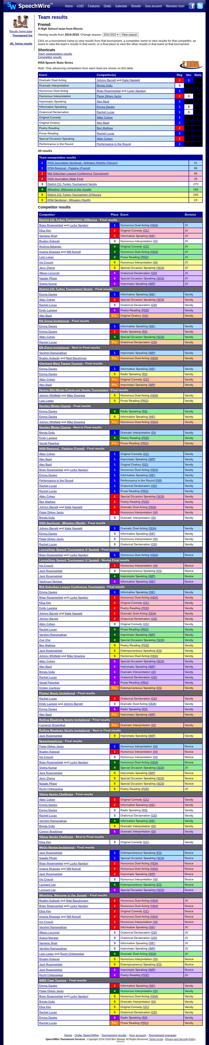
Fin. (114, 315)
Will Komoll (74, 251)
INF (152, 235)
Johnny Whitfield (49, 395)
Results (136, 5)
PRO (144, 257)
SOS (160, 267)
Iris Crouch (46, 262)
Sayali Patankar (49, 443)
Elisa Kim (45, 230)
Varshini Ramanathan (53, 352)
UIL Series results (21, 43)
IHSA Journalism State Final (65, 178)
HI (155, 241)
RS (145, 331)
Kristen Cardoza (49, 688)
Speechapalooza (50, 741)
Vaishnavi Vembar (50, 581)
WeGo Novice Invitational (56, 847)
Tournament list (22, 35)
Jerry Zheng (47, 267)
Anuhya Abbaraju (50, 246)
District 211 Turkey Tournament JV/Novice (74, 194)
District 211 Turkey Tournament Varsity (72, 184)
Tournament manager (163, 1035)
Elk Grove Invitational (54, 321)
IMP (151, 283)
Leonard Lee (47, 884)
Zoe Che (44, 640)
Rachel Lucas (105, 112)
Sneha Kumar (48, 283)
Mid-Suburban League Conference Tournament (78, 173)
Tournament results (113, 1035)
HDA (154, 225)
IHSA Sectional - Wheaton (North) (69, 200)
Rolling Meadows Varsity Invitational (64, 719)
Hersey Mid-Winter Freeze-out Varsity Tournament (73, 390)
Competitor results (50, 57)
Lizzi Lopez (46, 257)
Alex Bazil (103, 101)
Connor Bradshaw (50, 831)
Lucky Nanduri (136, 90)
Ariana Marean (48, 937)
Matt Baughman (76, 358)
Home (69, 5)
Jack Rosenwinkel (50, 571)
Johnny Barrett (106, 80)
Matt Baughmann (77, 900)
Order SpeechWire (87, 1035)
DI (153, 432)
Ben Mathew (105, 128)
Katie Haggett (131, 80)
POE (145, 310)
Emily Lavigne (48, 310)
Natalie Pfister (48, 278)
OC (146, 230)
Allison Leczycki (49, 273)
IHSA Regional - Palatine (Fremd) (68, 168)
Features (94, 5)
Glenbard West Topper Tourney (61, 363)
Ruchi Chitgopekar (51, 789)
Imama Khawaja (49, 251)
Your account (153, 5)
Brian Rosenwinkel (109, 90)
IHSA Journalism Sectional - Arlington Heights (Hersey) (82, 162)
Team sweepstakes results (55, 53)
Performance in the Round (114, 144)
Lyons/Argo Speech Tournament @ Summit (69, 549)
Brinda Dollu (104, 85)
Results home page (20, 31)
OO (145, 315)
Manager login (175, 5)
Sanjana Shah (48, 235)
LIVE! (80, 5)
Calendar (121, 5)
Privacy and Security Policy (180, 1039)
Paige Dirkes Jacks (109, 96)
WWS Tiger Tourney (53, 980)
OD (154, 273)
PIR (158, 480)
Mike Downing (76, 395)
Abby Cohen (105, 117)
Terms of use (156, 1039)
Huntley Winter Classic (55, 406)
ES (159, 571)
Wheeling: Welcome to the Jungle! (69, 189)
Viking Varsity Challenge (56, 794)
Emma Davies (106, 106)
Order (107, 5)
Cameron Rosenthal (52, 725)
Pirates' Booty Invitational (57, 693)
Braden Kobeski (49, 241)
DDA (152, 507)
